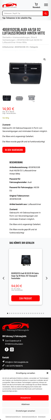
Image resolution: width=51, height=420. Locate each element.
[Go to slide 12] (28, 313)
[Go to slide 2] (9, 313)
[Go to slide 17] (37, 313)
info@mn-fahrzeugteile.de (16, 362)
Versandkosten (11, 113)
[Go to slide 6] (17, 313)
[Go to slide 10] (24, 313)
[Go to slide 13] (30, 313)
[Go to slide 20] (43, 313)
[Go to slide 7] (18, 313)
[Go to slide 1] (7, 313)
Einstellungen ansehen (25, 411)
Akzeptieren (25, 398)
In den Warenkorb (14, 150)
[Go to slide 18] (39, 313)
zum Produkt (25, 298)
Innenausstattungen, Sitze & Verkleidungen (19, 50)
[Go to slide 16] (35, 313)
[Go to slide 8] (20, 313)
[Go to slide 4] (13, 313)
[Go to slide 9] (22, 313)
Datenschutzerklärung (13, 416)
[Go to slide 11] (26, 313)
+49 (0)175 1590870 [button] (14, 366)
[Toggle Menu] (46, 5)
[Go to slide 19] (41, 313)
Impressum (42, 416)
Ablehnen (25, 404)
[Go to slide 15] (34, 313)
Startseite (6, 37)
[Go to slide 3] (11, 313)
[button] (47, 373)
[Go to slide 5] (15, 313)
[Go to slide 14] (32, 313)
